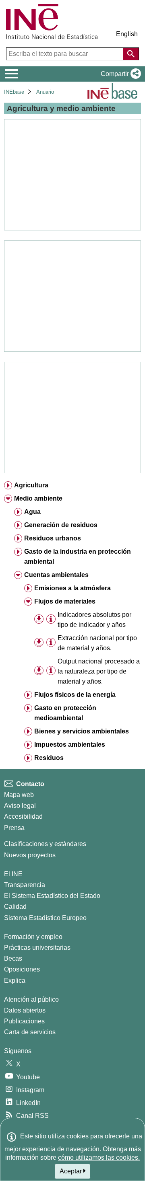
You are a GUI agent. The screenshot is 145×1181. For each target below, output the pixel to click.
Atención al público (31, 999)
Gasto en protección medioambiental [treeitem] (65, 712)
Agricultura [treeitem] (31, 485)
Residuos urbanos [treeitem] (52, 538)
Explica (14, 980)
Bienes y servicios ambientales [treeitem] (81, 731)
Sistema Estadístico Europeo (45, 917)
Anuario (45, 92)
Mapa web (19, 794)
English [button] (127, 34)
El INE (13, 874)
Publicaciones (24, 1021)
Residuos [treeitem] (49, 757)
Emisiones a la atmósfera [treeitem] (72, 588)
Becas (13, 958)
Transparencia (24, 884)
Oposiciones (22, 969)
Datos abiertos (25, 1010)
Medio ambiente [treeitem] (38, 498)
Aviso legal (20, 805)
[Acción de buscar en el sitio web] (131, 53)
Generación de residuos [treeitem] (60, 525)
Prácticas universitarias (37, 947)
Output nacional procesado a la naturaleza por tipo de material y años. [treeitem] (99, 671)
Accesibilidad (23, 816)
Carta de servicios (30, 1032)
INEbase (14, 92)
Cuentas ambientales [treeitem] (56, 574)
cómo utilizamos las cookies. (99, 1157)
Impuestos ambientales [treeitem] (69, 744)
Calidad (15, 906)
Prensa (14, 827)
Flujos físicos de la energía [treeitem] (75, 694)
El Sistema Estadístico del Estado (52, 895)
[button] (119, 74)
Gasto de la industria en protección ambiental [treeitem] (77, 556)
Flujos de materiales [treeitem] (64, 601)
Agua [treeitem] (32, 511)
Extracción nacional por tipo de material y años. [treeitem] (97, 643)
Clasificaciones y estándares (45, 843)
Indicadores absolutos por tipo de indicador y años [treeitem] (94, 619)
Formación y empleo (33, 936)
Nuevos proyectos (30, 855)
